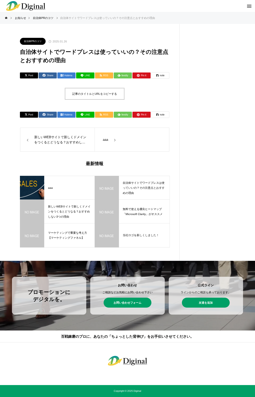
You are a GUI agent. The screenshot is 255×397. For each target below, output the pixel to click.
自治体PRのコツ (33, 41)
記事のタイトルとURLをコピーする (94, 93)
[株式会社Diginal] (127, 360)
